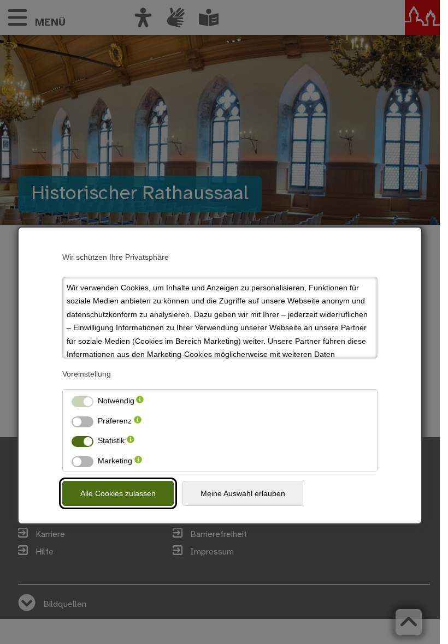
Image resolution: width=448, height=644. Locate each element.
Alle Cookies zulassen (118, 493)
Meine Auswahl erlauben (243, 493)
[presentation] (140, 401)
